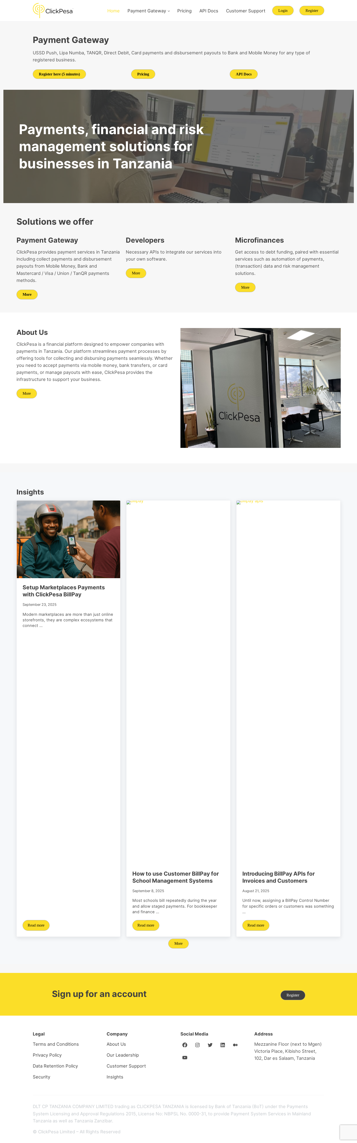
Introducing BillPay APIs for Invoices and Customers (278, 877)
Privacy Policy (47, 1055)
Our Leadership (123, 1055)
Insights (115, 1076)
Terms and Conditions (56, 1044)
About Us (116, 1044)
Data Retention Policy (55, 1066)
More (136, 273)
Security (41, 1076)
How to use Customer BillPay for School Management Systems (175, 877)
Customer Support (126, 1066)
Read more (39, 926)
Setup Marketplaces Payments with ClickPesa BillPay (64, 591)
